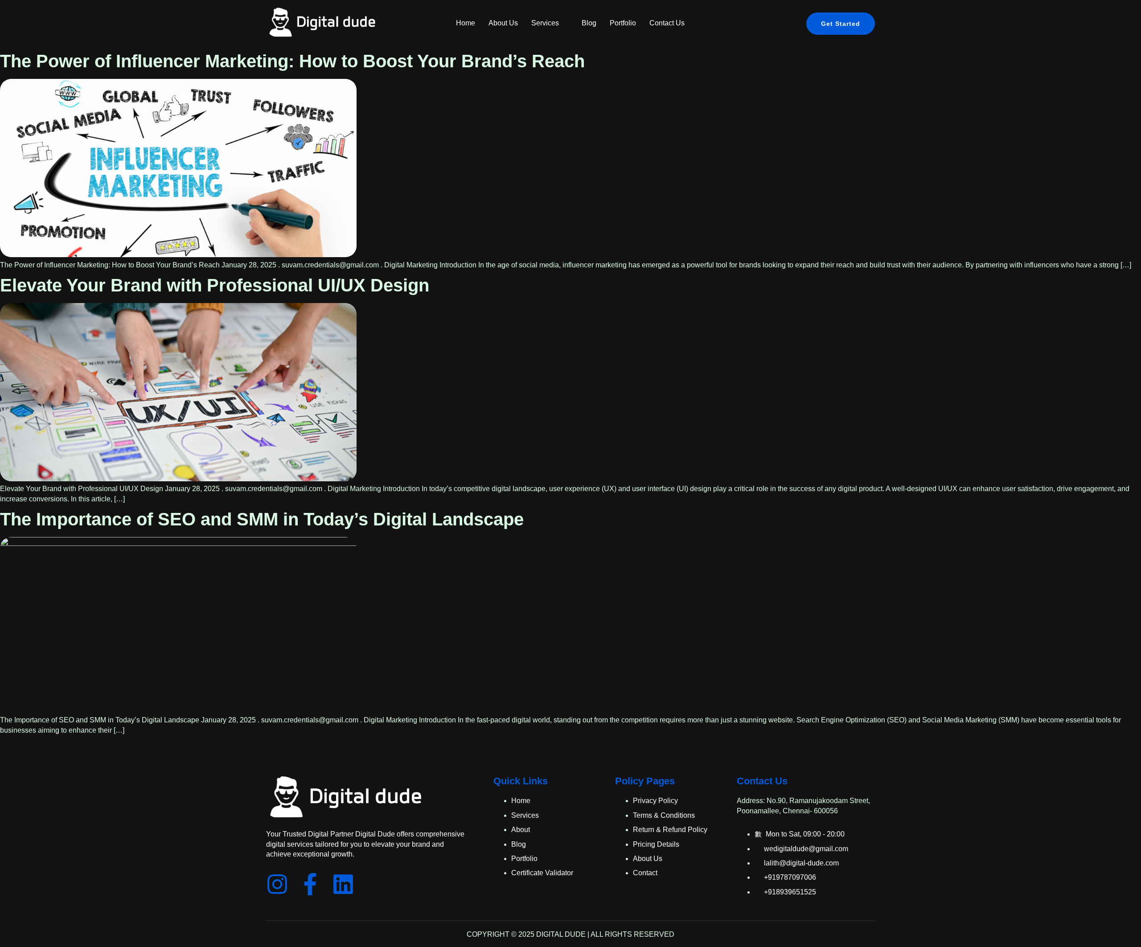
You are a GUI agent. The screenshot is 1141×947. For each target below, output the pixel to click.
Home (465, 23)
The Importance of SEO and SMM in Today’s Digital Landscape (262, 519)
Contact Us (667, 23)
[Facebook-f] (310, 884)
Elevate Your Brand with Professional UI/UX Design (214, 285)
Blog (589, 23)
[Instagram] (277, 884)
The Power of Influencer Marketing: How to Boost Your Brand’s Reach (292, 61)
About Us (503, 23)
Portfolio (623, 23)
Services (545, 23)
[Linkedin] (343, 884)
